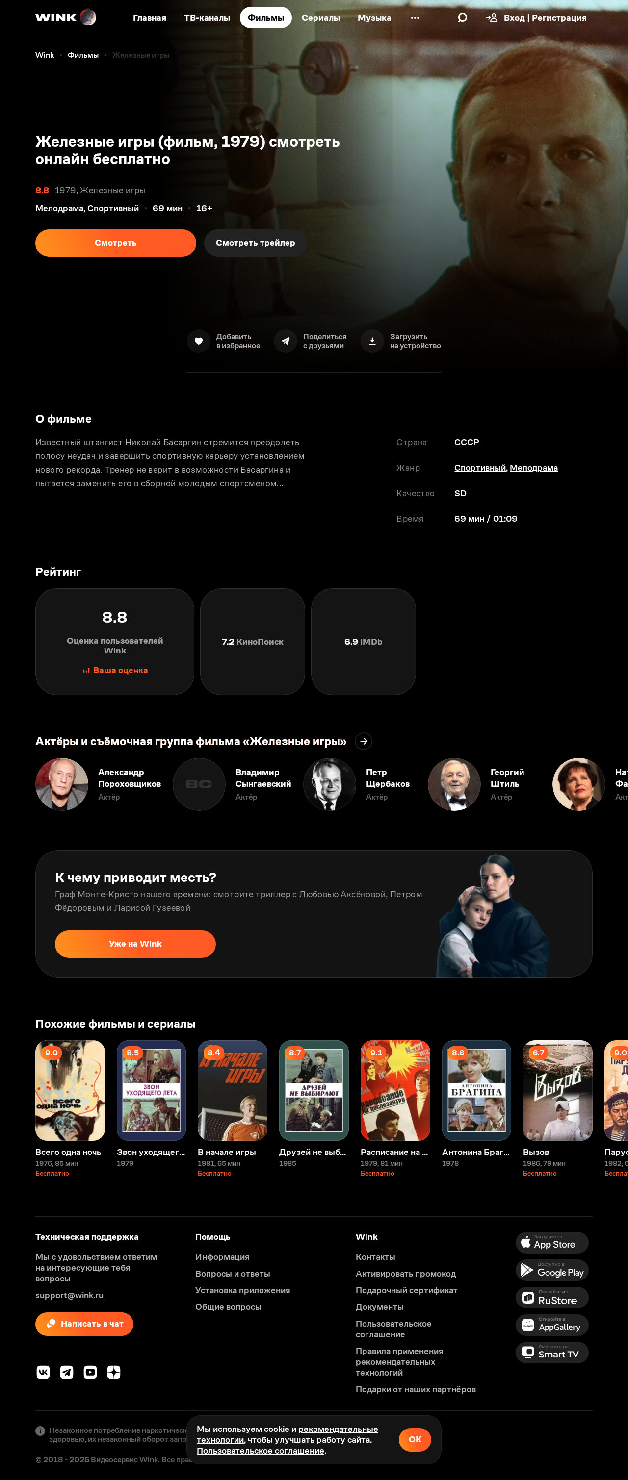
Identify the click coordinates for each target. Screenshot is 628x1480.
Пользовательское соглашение (260, 1450)
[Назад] (17, 784)
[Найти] (463, 18)
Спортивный (480, 468)
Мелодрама (534, 468)
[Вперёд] (610, 784)
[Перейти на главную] (66, 17)
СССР (466, 442)
